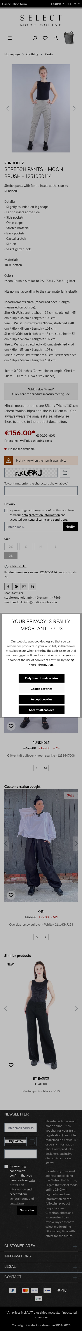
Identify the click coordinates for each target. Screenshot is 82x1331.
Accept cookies (41, 699)
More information (40, 664)
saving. (69, 660)
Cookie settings (41, 689)
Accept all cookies (41, 710)
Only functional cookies (41, 678)
